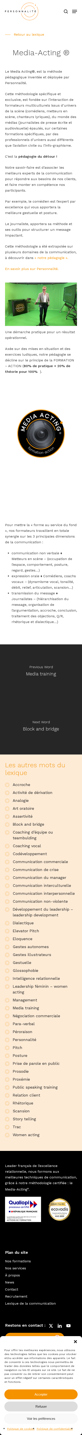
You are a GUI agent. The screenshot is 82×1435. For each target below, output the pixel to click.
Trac (17, 1126)
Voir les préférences (41, 1418)
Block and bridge (28, 824)
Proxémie (21, 1079)
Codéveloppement (30, 853)
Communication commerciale (40, 861)
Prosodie (21, 1071)
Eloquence (22, 938)
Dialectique (23, 923)
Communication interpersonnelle (44, 893)
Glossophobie (25, 970)
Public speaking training (35, 1087)
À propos (12, 1275)
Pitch (17, 1047)
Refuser (41, 1406)
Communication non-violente (40, 901)
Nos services (15, 1268)
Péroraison (22, 1031)
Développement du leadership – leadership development (43, 912)
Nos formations (18, 1261)
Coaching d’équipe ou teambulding (33, 835)
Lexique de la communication (30, 1303)
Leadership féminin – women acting (40, 989)
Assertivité (23, 816)
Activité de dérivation (32, 792)
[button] (75, 1341)
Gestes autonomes (31, 946)
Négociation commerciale (36, 1015)
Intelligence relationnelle (36, 978)
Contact (11, 1289)
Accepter (41, 1394)
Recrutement (16, 1296)
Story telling (24, 1119)
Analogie (21, 800)
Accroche (21, 784)
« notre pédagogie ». (51, 258)
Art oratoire (23, 808)
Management (25, 1000)
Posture (20, 1055)
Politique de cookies (21, 1428)
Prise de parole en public (36, 1063)
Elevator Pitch (26, 930)
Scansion (21, 1111)
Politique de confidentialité (55, 1428)
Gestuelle (22, 962)
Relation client (26, 1095)
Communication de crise (36, 869)
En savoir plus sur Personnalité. (32, 269)
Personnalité (24, 1039)
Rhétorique (23, 1103)
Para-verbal (24, 1023)
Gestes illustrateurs (32, 954)
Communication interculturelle (42, 885)
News (9, 1282)
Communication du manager (39, 877)
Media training (26, 1008)
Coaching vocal (27, 845)
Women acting (26, 1134)
